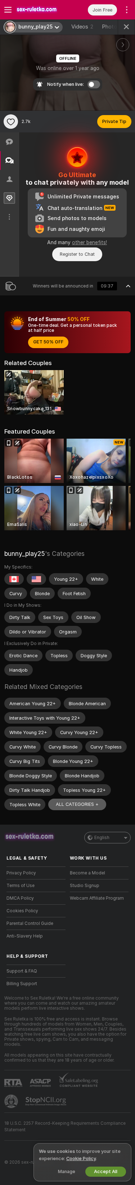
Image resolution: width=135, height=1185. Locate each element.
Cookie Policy (81, 1158)
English (101, 837)
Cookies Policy (22, 910)
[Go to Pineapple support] (11, 1101)
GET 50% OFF (48, 341)
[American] (36, 579)
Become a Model (87, 872)
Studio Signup (84, 885)
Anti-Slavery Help (24, 936)
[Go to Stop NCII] (46, 1101)
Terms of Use (20, 885)
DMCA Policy (20, 898)
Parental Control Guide (29, 923)
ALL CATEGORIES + (77, 804)
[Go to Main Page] (42, 9)
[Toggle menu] (8, 9)
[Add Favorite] (11, 121)
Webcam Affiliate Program (97, 898)
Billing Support (21, 983)
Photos (113, 26)
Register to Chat (77, 254)
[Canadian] (14, 579)
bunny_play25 (24, 553)
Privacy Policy (21, 872)
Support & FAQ (21, 971)
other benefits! (89, 242)
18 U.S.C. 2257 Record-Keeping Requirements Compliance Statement (65, 1126)
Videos (82, 26)
